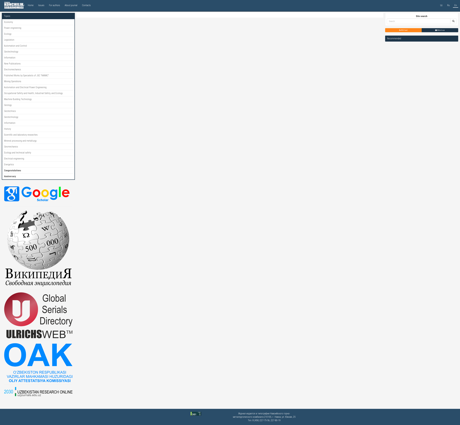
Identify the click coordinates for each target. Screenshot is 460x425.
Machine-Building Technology (18, 99)
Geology (8, 105)
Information (9, 57)
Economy (8, 22)
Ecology (7, 33)
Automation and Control (15, 45)
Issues (41, 5)
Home (31, 5)
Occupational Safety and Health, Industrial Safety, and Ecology (33, 93)
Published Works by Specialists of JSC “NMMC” (26, 75)
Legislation (9, 39)
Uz (441, 5)
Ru (448, 5)
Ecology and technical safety (17, 152)
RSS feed (404, 30)
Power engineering (12, 27)
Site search (421, 16)
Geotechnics (10, 111)
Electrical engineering (14, 158)
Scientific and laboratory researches (21, 134)
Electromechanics (12, 69)
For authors (54, 5)
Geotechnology (11, 51)
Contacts (86, 5)
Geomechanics (11, 146)
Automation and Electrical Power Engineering (25, 87)
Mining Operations (12, 81)
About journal (71, 5)
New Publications (12, 63)
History (7, 128)
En (455, 5)
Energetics (9, 164)
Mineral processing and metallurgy (20, 140)
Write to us (441, 30)
